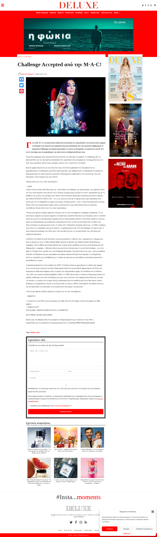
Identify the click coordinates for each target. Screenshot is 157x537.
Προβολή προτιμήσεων (144, 529)
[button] (153, 512)
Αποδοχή (109, 529)
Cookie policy (127, 533)
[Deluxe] (78, 8)
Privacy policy (78, 530)
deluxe (33, 332)
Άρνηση (126, 529)
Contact (96, 530)
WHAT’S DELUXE (42, 13)
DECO (86, 13)
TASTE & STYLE (106, 13)
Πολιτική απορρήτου (62, 406)
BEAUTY (61, 13)
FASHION (53, 13)
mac (38, 332)
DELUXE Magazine (28, 74)
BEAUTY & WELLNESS (25, 56)
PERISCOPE (69, 13)
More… (116, 13)
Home (60, 530)
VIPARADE (79, 13)
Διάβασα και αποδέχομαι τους (51, 406)
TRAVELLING (94, 13)
